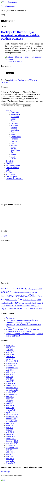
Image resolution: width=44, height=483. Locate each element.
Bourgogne (32, 289)
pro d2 (37, 306)
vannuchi (32, 308)
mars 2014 (10, 434)
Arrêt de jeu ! (11, 318)
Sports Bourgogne (8, 6)
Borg (26, 289)
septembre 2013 (12, 448)
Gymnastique (16, 137)
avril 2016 (10, 379)
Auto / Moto (15, 114)
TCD (8, 308)
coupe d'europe (24, 292)
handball (4, 303)
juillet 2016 (10, 372)
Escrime (14, 128)
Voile (13, 156)
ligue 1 (33, 303)
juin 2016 (9, 374)
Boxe (13, 121)
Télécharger (5, 471)
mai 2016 (9, 377)
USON (26, 308)
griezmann (33, 300)
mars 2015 (10, 408)
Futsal (13, 134)
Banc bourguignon (13, 165)
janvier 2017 (11, 359)
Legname (27, 303)
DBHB (18, 296)
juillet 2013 (10, 452)
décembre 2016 (12, 361)
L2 (23, 303)
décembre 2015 (12, 388)
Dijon (33, 295)
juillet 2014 (10, 425)
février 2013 (10, 463)
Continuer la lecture (13, 61)
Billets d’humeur (12, 168)
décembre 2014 (12, 414)
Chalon (5, 291)
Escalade (14, 125)
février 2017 (10, 357)
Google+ (4, 236)
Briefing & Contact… (14, 179)
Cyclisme (14, 123)
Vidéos (8, 170)
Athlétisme (15, 112)
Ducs (40, 296)
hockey (11, 303)
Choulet (13, 292)
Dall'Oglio (11, 296)
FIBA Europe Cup (11, 300)
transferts (19, 308)
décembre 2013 (12, 441)
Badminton (15, 117)
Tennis (13, 154)
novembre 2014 (12, 416)
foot (20, 299)
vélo (40, 308)
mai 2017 (9, 350)
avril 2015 (10, 405)
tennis (12, 308)
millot (15, 306)
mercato (9, 305)
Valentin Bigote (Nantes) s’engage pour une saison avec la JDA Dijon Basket (23, 330)
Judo (12, 143)
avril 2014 (10, 432)
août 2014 (10, 423)
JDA (17, 302)
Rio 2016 (9, 163)
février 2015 (10, 410)
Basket (13, 119)
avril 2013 (10, 459)
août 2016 (10, 370)
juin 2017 (9, 348)
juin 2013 (9, 454)
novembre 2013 (12, 443)
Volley (13, 159)
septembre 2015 (12, 394)
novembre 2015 (12, 390)
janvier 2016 (11, 385)
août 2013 (10, 450)
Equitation (15, 130)
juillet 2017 (10, 346)
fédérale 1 (26, 300)
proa (33, 305)
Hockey (14, 141)
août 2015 (10, 397)
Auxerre (11, 288)
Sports (8, 110)
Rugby (13, 148)
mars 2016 (10, 381)
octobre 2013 (11, 445)
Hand (39, 299)
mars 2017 (10, 354)
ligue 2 (40, 303)
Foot (12, 132)
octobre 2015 (11, 392)
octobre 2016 (11, 365)
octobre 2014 (11, 419)
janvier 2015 (11, 412)
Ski (12, 152)
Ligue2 (3, 306)
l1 (20, 303)
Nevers (27, 305)
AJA (3, 288)
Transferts (9, 161)
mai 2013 (9, 456)
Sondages (9, 172)
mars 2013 (10, 461)
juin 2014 (9, 428)
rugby (3, 308)
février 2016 (10, 383)
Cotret (18, 292)
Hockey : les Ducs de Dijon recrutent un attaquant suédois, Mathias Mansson (20, 35)
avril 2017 (10, 352)
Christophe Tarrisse (16, 80)
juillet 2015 (10, 399)
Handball (14, 139)
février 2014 (10, 436)
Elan (3, 299)
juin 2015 (9, 401)
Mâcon (21, 306)
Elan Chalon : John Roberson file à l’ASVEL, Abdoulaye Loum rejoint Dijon (23, 321)
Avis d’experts (11, 176)
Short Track (15, 150)
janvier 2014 (11, 439)
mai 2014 (9, 430)
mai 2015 (9, 403)
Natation (14, 145)
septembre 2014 (12, 421)
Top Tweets (10, 174)
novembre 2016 (12, 363)
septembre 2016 (12, 368)
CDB (40, 288)
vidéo (37, 308)
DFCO (25, 295)
